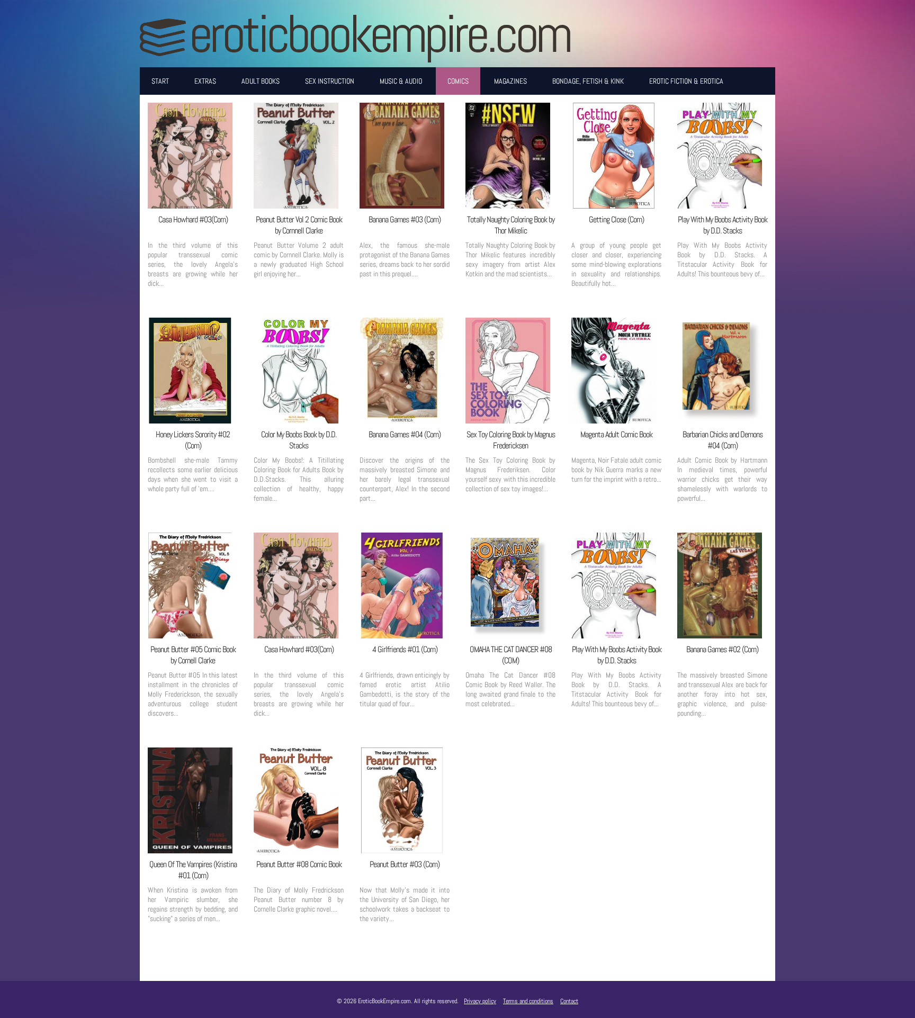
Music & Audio (401, 81)
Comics (458, 81)
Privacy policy (480, 1001)
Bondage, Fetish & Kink (588, 81)
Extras (205, 81)
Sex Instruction (329, 81)
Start (160, 81)
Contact (569, 1001)
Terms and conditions (528, 1001)
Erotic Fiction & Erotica (686, 81)
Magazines (510, 81)
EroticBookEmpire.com (379, 33)
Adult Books (260, 81)
